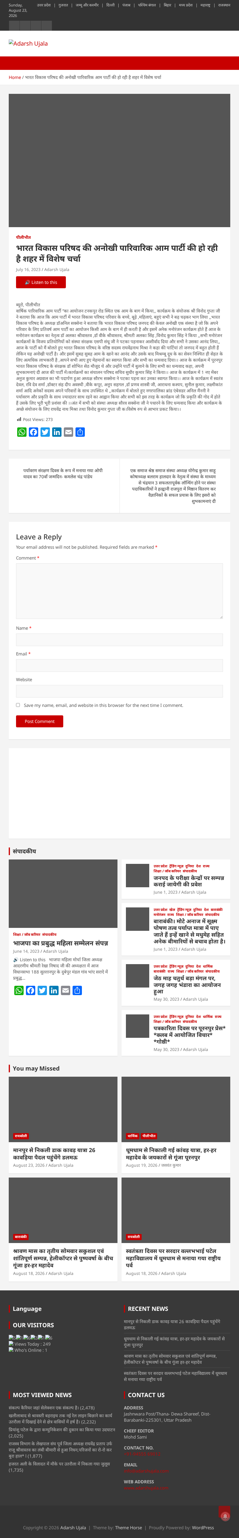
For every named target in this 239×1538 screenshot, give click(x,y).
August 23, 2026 (29, 1165)
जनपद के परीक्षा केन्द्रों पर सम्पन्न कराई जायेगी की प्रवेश (189, 881)
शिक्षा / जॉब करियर (26, 934)
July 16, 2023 (28, 269)
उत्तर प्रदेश (44, 5)
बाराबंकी (217, 909)
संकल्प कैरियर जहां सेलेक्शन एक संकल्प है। (44, 1408)
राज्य (206, 866)
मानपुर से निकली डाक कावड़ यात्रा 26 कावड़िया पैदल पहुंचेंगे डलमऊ (54, 1153)
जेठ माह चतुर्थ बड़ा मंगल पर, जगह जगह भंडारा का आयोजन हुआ (187, 984)
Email (23, 654)
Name (23, 628)
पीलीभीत (23, 237)
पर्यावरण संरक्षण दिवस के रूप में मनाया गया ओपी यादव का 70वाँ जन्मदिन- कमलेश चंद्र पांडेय (63, 473)
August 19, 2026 (141, 1165)
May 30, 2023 (166, 999)
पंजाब (126, 5)
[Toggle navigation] (16, 63)
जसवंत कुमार (171, 1165)
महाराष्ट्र (205, 5)
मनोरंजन (159, 914)
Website (24, 679)
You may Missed (36, 1068)
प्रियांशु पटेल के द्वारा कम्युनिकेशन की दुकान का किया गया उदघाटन (62, 1429)
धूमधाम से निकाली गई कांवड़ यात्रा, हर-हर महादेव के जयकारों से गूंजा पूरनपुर (171, 1153)
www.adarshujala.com (146, 1488)
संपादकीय (24, 851)
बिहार (167, 5)
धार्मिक (208, 966)
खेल (172, 909)
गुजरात (63, 5)
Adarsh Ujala (56, 269)
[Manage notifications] (225, 1516)
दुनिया (189, 866)
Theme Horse (128, 1527)
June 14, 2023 (26, 951)
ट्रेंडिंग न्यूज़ (176, 866)
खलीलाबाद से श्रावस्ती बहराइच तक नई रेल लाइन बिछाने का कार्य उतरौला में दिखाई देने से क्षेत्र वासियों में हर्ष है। (60, 1419)
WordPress (203, 1527)
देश (198, 866)
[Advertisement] (119, 793)
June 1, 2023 (166, 892)
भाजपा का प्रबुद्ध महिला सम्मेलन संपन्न (60, 942)
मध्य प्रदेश (186, 5)
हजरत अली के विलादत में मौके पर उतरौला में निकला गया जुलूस (59, 1464)
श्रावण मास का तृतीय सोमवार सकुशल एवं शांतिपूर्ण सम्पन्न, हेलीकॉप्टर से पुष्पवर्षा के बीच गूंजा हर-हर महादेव (63, 1258)
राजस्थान (224, 5)
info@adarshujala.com (146, 1471)
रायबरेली (21, 1135)
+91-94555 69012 (142, 1454)
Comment (27, 558)
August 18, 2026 (29, 1273)
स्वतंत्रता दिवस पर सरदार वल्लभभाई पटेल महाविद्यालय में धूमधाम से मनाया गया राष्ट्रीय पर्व (173, 1258)
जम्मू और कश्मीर (87, 5)
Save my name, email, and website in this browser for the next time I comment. (103, 705)
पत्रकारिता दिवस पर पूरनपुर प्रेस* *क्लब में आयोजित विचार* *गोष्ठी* (190, 1034)
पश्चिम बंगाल (147, 5)
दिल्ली (110, 5)
